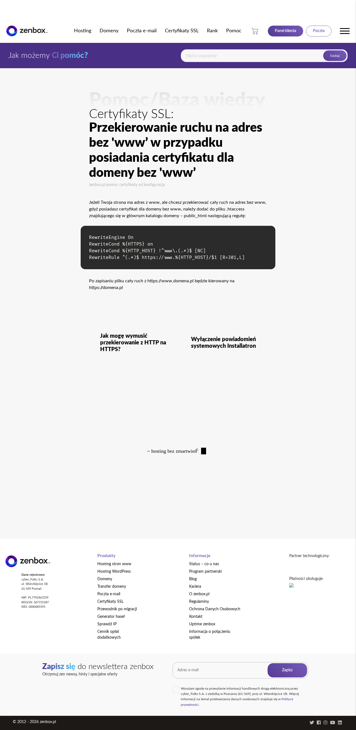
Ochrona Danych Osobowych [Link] (214, 609)
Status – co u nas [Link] (204, 564)
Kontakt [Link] (195, 617)
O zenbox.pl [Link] (199, 594)
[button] (256, 31)
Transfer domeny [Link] (111, 587)
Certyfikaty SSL (131, 185)
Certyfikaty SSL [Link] (182, 30)
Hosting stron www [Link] (114, 564)
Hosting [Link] (82, 30)
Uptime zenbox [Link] (202, 624)
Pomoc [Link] (233, 30)
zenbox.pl (97, 185)
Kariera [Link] (195, 587)
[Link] (285, 31)
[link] (27, 31)
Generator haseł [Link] (111, 617)
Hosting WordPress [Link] (114, 572)
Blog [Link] (193, 579)
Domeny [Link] (109, 30)
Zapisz (287, 670)
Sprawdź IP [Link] (107, 624)
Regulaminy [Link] (199, 602)
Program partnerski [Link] (205, 572)
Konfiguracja (154, 185)
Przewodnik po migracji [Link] (117, 609)
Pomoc (112, 185)
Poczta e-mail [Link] (142, 30)
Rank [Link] (212, 30)
